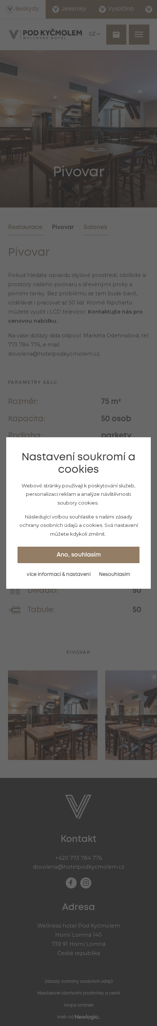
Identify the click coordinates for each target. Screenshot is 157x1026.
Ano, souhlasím (79, 555)
